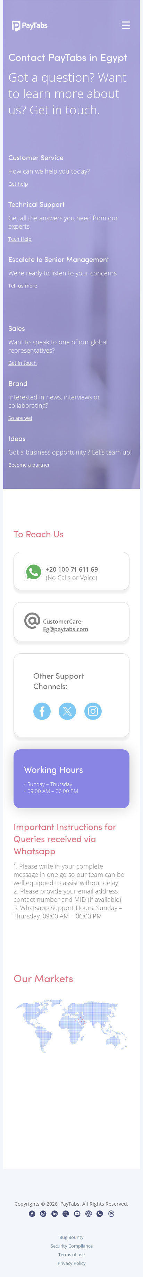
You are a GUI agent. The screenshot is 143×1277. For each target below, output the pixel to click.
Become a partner (29, 464)
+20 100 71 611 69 (72, 569)
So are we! (20, 418)
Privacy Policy (72, 1263)
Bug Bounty (71, 1237)
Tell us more (22, 285)
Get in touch (22, 363)
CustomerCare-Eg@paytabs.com (65, 625)
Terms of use (71, 1254)
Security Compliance (72, 1246)
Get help (18, 183)
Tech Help (20, 239)
